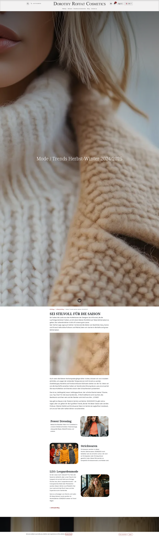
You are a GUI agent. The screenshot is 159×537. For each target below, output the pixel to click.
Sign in (120, 3)
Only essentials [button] (122, 534)
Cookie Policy (68, 534)
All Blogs (52, 309)
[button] (28, 3)
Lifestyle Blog (60, 309)
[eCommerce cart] (111, 3)
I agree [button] (130, 534)
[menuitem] (64, 9)
